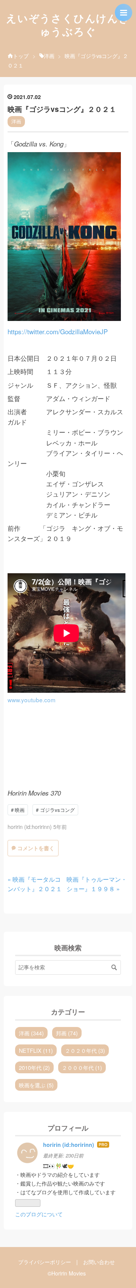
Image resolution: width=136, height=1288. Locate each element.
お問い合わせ (99, 1262)
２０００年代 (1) (82, 1067)
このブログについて (39, 1214)
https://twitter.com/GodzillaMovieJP (58, 331)
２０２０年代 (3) (85, 1050)
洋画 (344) (31, 1033)
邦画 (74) (67, 1033)
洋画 (16, 121)
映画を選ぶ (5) (36, 1085)
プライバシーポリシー (44, 1262)
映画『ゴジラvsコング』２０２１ (62, 109)
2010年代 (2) (34, 1067)
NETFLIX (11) (36, 1050)
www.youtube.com (32, 699)
